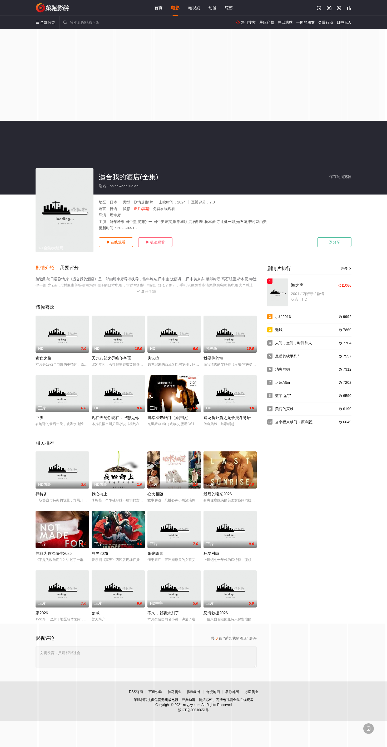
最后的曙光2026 (218, 494)
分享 (334, 242)
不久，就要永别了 (163, 613)
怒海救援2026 (216, 613)
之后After (282, 382)
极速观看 (155, 242)
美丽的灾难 (284, 409)
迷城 (278, 330)
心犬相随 (155, 494)
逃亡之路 (43, 358)
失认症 (153, 358)
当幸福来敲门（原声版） (169, 417)
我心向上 (99, 494)
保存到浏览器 (340, 177)
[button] (48, 268)
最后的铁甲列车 (288, 356)
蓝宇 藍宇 (283, 396)
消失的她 (282, 369)
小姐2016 (283, 317)
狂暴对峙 (211, 553)
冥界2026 (100, 553)
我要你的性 (213, 358)
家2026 (42, 613)
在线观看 (115, 242)
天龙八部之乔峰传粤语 (111, 358)
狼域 (96, 613)
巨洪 (39, 417)
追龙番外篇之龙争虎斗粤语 (227, 417)
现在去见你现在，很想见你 (115, 417)
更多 (345, 268)
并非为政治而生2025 (54, 553)
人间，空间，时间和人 (293, 343)
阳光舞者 (155, 553)
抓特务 (41, 494)
